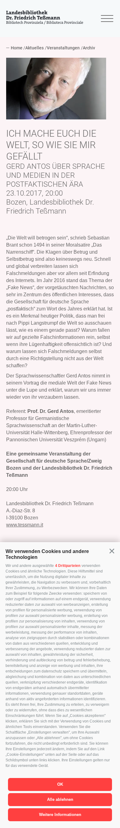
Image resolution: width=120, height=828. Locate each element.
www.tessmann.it (24, 524)
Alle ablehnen (60, 799)
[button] (111, 551)
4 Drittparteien (67, 566)
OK (60, 784)
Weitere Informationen (60, 814)
